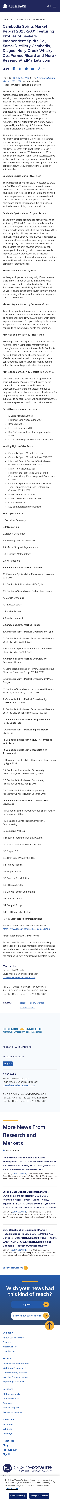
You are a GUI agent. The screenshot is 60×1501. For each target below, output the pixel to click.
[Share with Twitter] (20, 69)
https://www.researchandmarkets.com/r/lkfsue (26, 928)
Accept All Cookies (39, 1496)
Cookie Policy (12, 1488)
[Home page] (14, 6)
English (8, 1063)
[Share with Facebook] (26, 69)
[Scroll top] (49, 1325)
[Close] (54, 1482)
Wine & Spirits (27, 1007)
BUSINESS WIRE (21, 78)
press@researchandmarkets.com (19, 977)
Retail (23, 1002)
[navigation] (54, 6)
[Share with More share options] (44, 69)
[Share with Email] (32, 69)
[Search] (48, 6)
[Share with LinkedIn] (14, 69)
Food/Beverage (36, 1002)
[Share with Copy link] (38, 69)
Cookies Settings (17, 1496)
